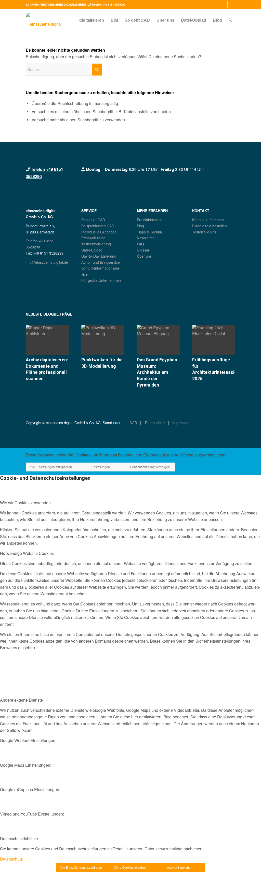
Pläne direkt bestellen (209, 225)
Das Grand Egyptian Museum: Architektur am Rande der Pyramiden (157, 372)
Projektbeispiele (149, 219)
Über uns (144, 256)
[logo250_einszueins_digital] (44, 20)
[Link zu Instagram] (223, 4)
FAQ (140, 243)
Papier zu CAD (93, 219)
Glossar (143, 250)
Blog (140, 225)
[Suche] (230, 20)
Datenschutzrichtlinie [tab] (19, 838)
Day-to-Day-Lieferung (98, 256)
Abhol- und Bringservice (100, 262)
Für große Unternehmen (101, 280)
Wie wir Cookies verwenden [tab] (25, 503)
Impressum (181, 422)
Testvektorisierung (96, 243)
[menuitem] (91, 20)
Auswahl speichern (180, 867)
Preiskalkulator (93, 237)
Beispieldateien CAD (97, 225)
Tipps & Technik (150, 231)
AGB (132, 422)
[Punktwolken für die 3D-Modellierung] (102, 340)
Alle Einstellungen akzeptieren (51, 467)
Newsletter (145, 237)
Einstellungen (100, 467)
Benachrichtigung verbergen (150, 467)
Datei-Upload (91, 250)
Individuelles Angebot (98, 231)
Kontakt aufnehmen (208, 219)
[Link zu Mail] (231, 4)
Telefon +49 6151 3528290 (108, 4)
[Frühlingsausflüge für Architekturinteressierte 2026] (213, 340)
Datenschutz (154, 422)
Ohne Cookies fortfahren (131, 867)
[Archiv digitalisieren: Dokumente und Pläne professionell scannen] (47, 340)
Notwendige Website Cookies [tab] (27, 553)
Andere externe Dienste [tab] (21, 700)
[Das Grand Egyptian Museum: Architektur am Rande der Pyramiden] (158, 340)
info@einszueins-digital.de (47, 262)
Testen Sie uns (204, 231)
